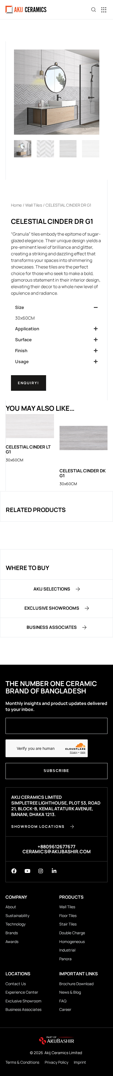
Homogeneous (72, 941)
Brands (11, 932)
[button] (104, 9)
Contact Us (15, 983)
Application (27, 329)
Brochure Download (76, 983)
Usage (22, 361)
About (10, 906)
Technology (15, 924)
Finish (21, 351)
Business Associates (23, 1009)
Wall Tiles (33, 205)
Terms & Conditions (22, 1062)
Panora (65, 958)
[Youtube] (27, 870)
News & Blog (70, 992)
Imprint (80, 1062)
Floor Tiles (68, 915)
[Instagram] (40, 870)
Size (19, 307)
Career (65, 1009)
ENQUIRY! (28, 382)
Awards (11, 941)
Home (16, 205)
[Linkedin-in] (54, 870)
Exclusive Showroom (23, 1000)
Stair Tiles (68, 924)
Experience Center (21, 992)
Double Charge (72, 932)
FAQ (62, 1000)
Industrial (67, 950)
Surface (23, 340)
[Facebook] (13, 870)
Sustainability (17, 915)
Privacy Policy (56, 1062)
